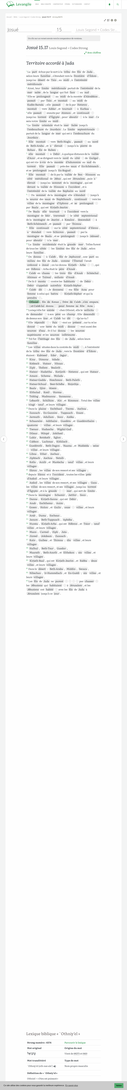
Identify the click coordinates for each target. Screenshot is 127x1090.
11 (27, 227)
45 (27, 469)
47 (27, 482)
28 (27, 383)
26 (27, 375)
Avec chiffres (94, 52)
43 (27, 457)
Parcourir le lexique (75, 1042)
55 (27, 531)
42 (27, 453)
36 (27, 420)
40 (27, 441)
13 (27, 256)
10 (27, 211)
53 (27, 519)
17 (27, 301)
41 (27, 445)
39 (27, 437)
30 (27, 391)
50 (27, 502)
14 (27, 272)
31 (27, 395)
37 (27, 428)
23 (27, 363)
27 (27, 379)
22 (27, 358)
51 (27, 506)
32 (27, 400)
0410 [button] (85, 1053)
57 (27, 539)
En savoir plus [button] (71, 1085)
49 (27, 498)
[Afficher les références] (108, 21)
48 (27, 494)
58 (27, 547)
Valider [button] (119, 1086)
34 (27, 412)
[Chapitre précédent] (4, 439)
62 (27, 572)
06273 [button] (77, 1053)
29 (27, 387)
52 (27, 515)
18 (27, 309)
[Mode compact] (105, 21)
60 (27, 560)
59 (27, 552)
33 (27, 408)
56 (27, 535)
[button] (54, 1066)
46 (27, 473)
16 (27, 289)
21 (27, 346)
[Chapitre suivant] (123, 439)
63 (27, 580)
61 (27, 568)
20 (27, 338)
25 (27, 371)
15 (27, 280)
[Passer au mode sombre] (109, 4)
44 (27, 461)
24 (27, 367)
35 (27, 416)
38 (27, 432)
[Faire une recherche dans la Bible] (117, 4)
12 (27, 243)
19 (27, 321)
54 (27, 523)
